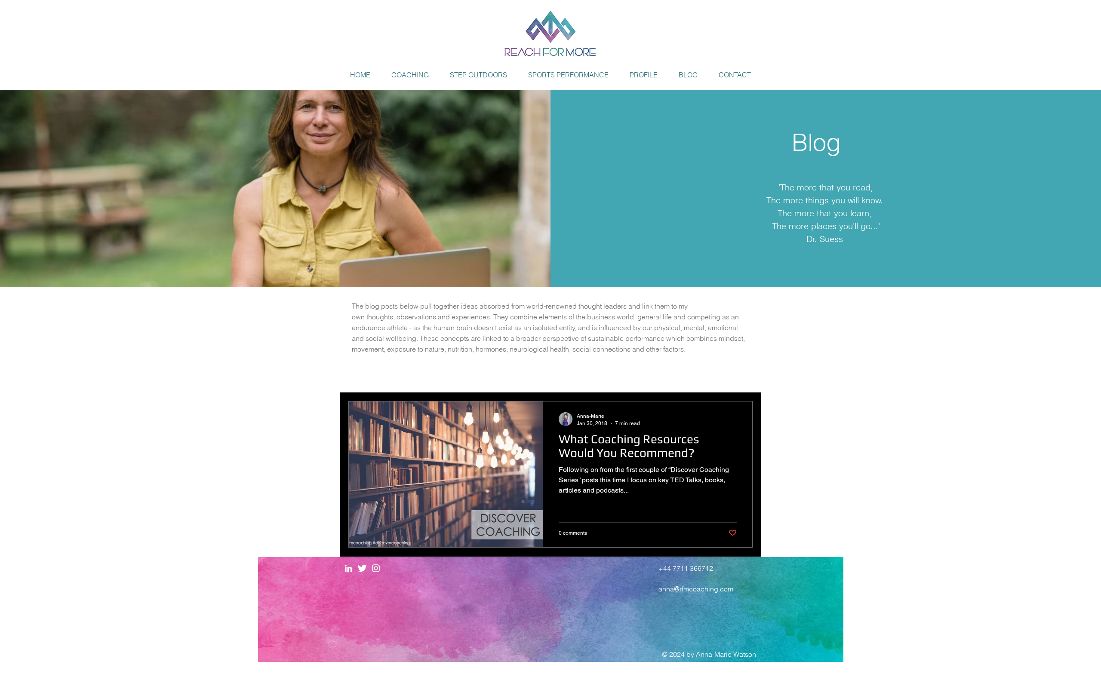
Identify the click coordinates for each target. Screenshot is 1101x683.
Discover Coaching (422, 375)
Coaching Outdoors (499, 375)
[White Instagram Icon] (376, 568)
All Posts (361, 375)
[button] (410, 75)
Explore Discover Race (582, 375)
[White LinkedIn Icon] (348, 568)
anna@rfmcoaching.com (695, 589)
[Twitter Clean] (362, 568)
